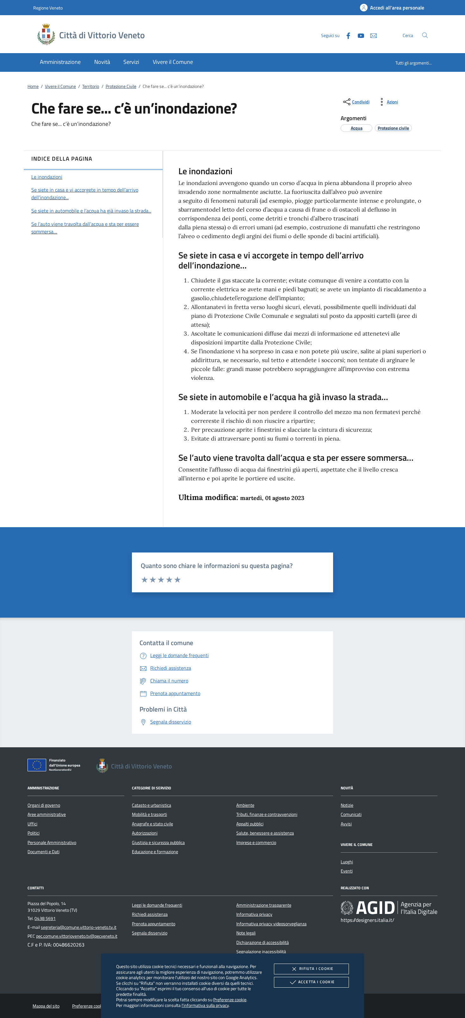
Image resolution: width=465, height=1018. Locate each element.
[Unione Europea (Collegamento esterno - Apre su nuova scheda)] (56, 766)
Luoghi (347, 861)
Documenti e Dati (43, 851)
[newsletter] (371, 35)
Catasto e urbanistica (151, 805)
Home (33, 86)
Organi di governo (44, 805)
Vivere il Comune (60, 86)
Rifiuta (316, 969)
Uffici (32, 823)
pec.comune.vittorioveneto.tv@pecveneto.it (76, 936)
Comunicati (351, 814)
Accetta (316, 982)
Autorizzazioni (145, 833)
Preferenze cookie (229, 999)
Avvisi (346, 823)
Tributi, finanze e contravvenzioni (266, 814)
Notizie (347, 805)
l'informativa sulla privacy (205, 1005)
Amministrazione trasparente (263, 905)
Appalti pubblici (250, 823)
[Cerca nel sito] (425, 35)
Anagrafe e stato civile (152, 823)
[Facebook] (345, 35)
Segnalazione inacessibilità (261, 951)
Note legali (246, 932)
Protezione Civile (121, 86)
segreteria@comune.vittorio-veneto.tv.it (78, 927)
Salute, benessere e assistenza (265, 833)
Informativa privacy (254, 914)
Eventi (347, 870)
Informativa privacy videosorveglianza (271, 923)
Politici (34, 833)
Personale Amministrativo (52, 842)
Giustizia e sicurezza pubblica (158, 842)
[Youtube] (358, 35)
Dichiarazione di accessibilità (262, 942)
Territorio (90, 86)
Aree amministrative (47, 814)
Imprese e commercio (256, 842)
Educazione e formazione (155, 851)
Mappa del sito (46, 1006)
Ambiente (245, 805)
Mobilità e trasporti (149, 814)
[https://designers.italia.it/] (389, 907)
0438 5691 (45, 918)
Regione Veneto (48, 7)
